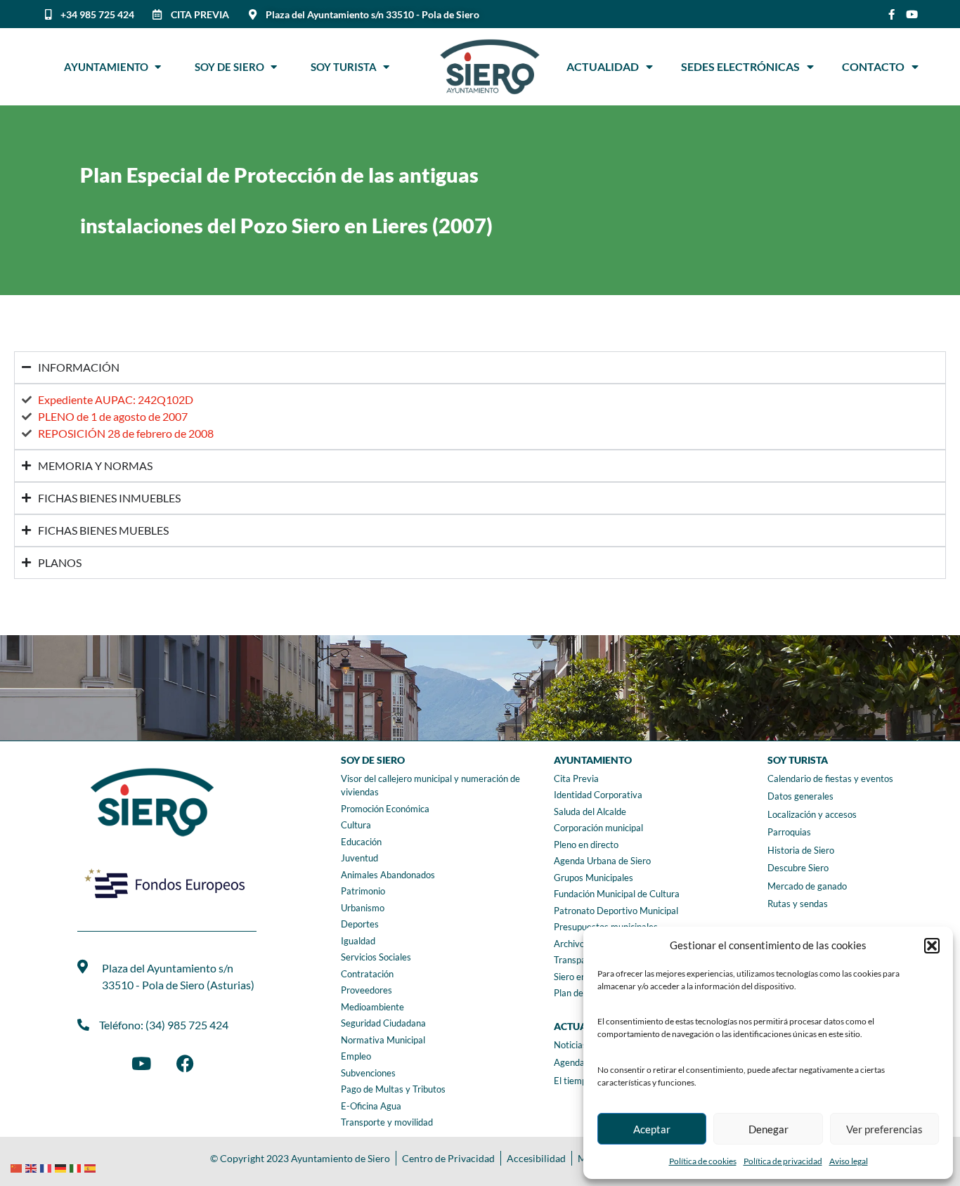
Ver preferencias (884, 1129)
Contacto (873, 66)
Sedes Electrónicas (740, 66)
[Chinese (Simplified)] (18, 1166)
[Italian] (77, 1166)
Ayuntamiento (109, 66)
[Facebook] (184, 1063)
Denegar (768, 1129)
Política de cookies (703, 1161)
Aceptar (651, 1129)
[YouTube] (141, 1063)
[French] (47, 1166)
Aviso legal (848, 1161)
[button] (932, 946)
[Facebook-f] (891, 14)
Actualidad (602, 66)
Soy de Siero (233, 66)
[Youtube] (911, 14)
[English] (32, 1166)
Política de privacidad (783, 1161)
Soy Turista (347, 66)
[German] (62, 1166)
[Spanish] (91, 1166)
